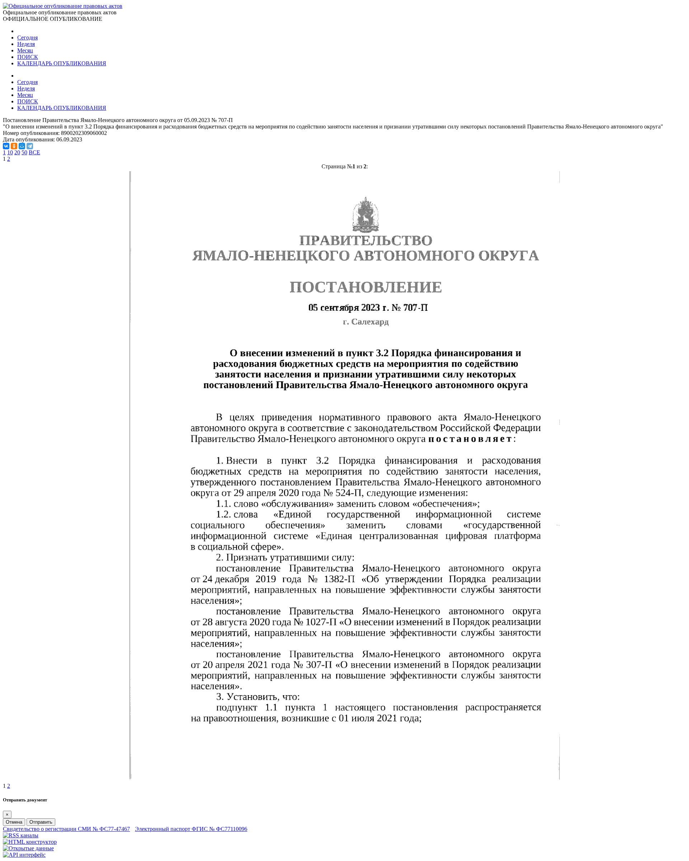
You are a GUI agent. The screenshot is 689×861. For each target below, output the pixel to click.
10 (10, 152)
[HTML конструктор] (30, 842)
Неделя (26, 44)
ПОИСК (27, 57)
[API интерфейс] (24, 855)
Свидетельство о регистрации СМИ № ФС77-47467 (66, 829)
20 (17, 152)
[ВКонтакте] (6, 146)
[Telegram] (30, 146)
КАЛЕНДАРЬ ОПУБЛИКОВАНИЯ (61, 63)
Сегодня (27, 37)
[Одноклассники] (14, 146)
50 (24, 152)
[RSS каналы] (20, 835)
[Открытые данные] (28, 848)
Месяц (25, 50)
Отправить (40, 822)
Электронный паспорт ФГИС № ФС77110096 (191, 829)
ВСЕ (34, 152)
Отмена (14, 822)
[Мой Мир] (22, 146)
